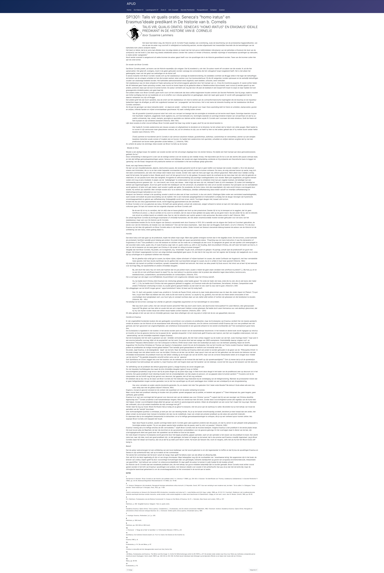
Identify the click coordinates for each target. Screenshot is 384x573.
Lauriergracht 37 (152, 10)
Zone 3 (163, 10)
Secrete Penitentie (187, 10)
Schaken (213, 10)
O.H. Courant (173, 10)
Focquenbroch (202, 10)
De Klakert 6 (138, 10)
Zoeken (222, 10)
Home (129, 10)
